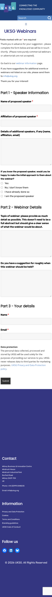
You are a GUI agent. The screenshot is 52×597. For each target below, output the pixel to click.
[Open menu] (26, 24)
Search (49, 18)
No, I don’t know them (16, 187)
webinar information (26, 63)
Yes (7, 183)
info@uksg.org (10, 76)
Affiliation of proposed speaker (19, 116)
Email (5, 329)
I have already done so (17, 192)
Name (5, 314)
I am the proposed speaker (19, 196)
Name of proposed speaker (17, 101)
